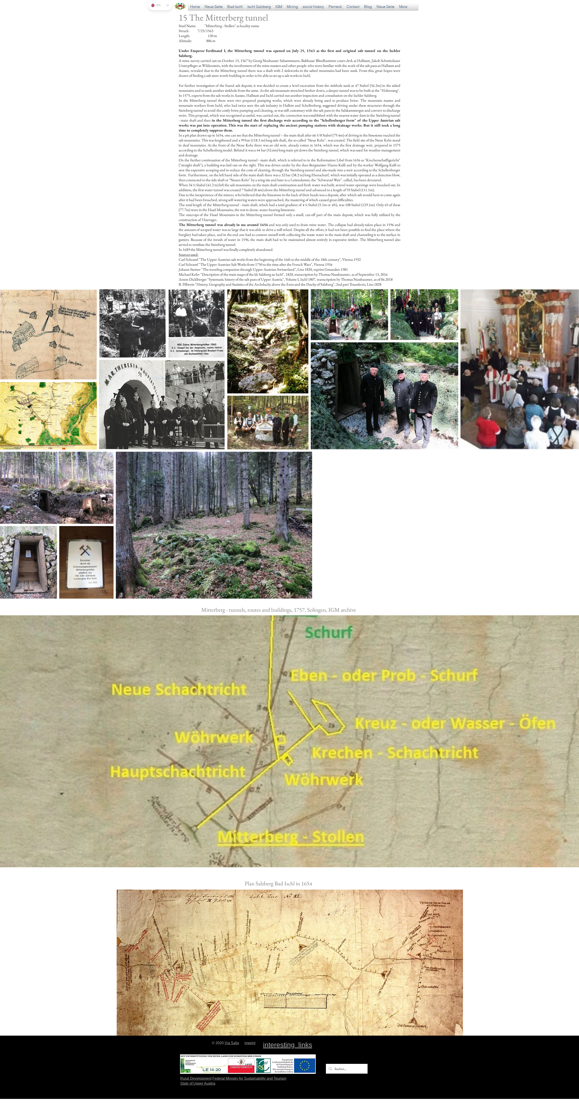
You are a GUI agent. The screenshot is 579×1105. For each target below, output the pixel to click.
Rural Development (195, 1078)
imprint (249, 1043)
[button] (313, 6)
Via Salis (232, 1043)
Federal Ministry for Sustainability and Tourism (249, 1078)
